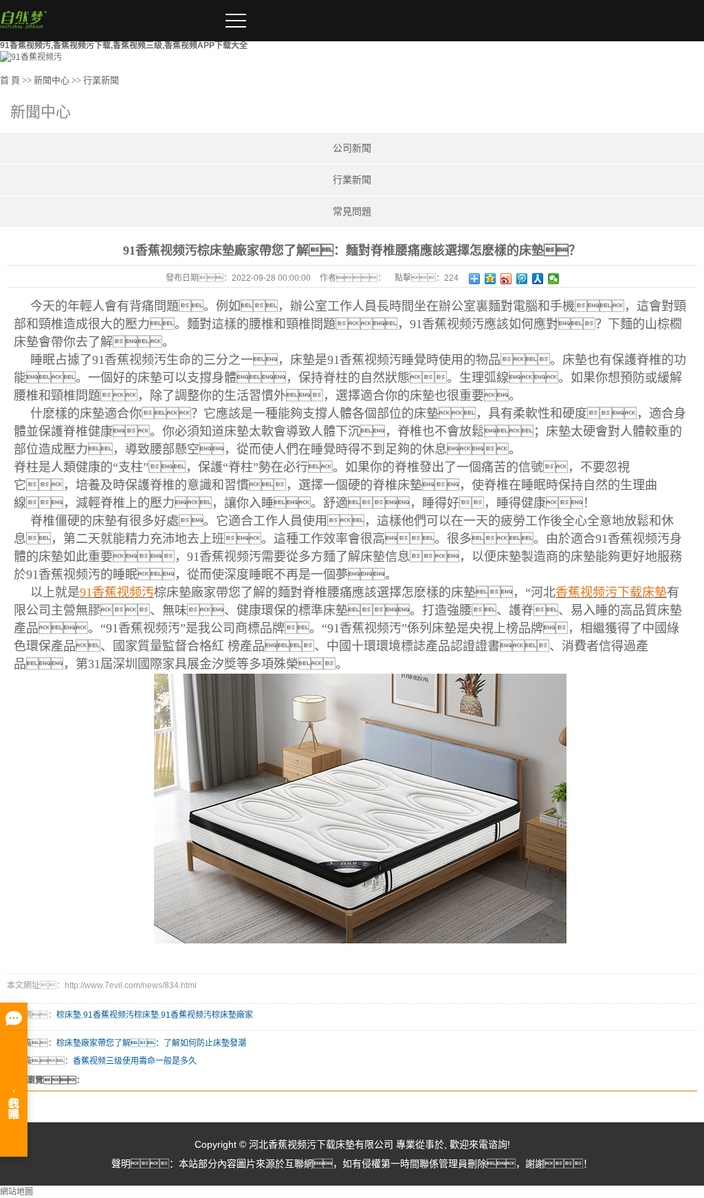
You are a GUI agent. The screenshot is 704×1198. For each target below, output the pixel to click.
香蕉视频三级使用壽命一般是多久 (135, 1061)
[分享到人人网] (538, 278)
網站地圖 (16, 1192)
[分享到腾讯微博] (522, 278)
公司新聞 (352, 148)
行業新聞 (101, 80)
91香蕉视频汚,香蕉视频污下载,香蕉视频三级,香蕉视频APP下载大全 (124, 45)
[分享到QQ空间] (490, 278)
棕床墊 (68, 1015)
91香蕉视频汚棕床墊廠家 (207, 1015)
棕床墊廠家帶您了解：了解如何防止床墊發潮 (151, 1043)
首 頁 (10, 80)
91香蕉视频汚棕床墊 (121, 1015)
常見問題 (352, 211)
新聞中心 (51, 80)
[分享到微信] (554, 278)
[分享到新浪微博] (506, 278)
